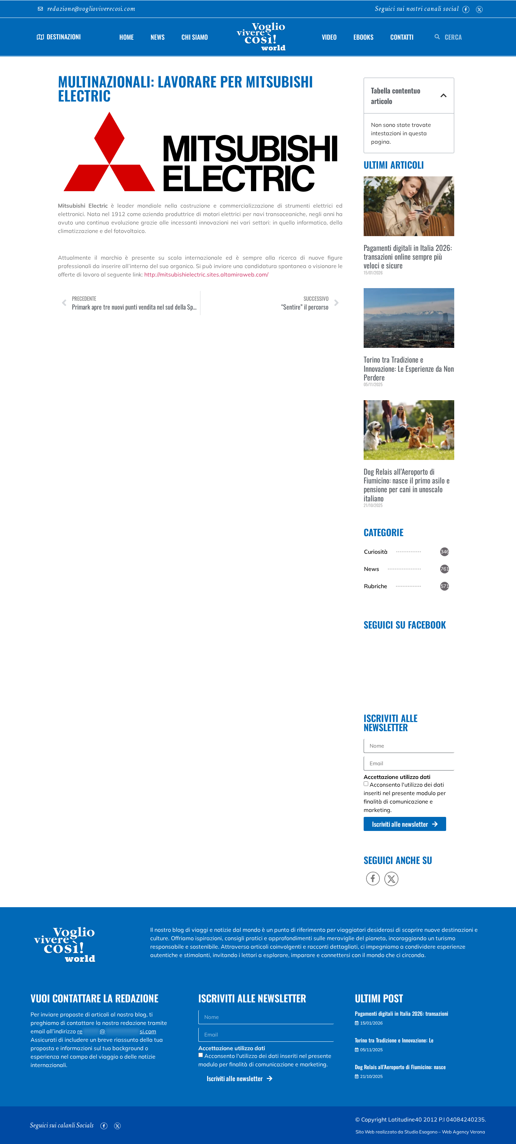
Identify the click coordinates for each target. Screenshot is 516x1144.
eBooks (363, 36)
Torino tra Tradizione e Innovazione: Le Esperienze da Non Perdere (409, 368)
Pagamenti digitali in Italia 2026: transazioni (401, 1013)
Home (126, 36)
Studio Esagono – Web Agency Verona (445, 1132)
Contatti (402, 36)
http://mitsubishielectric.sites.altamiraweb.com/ (206, 274)
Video (329, 36)
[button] (444, 95)
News (158, 36)
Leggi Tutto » (374, 284)
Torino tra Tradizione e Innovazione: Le (394, 1040)
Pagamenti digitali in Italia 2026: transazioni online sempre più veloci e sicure (408, 256)
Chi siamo (194, 36)
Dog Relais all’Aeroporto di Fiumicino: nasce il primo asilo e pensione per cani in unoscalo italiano (407, 484)
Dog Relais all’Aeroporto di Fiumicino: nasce (400, 1067)
